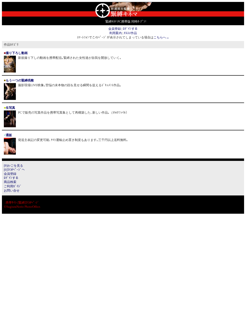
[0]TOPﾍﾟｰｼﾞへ (14, 169)
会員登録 (114, 28)
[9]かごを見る (13, 165)
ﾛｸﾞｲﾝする (130, 28)
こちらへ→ (161, 37)
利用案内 (115, 33)
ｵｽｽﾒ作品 (130, 33)
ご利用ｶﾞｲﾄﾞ (13, 186)
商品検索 (10, 182)
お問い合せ (11, 190)
